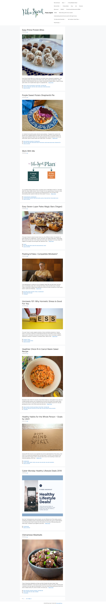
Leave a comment (26, 87)
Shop (72, 6)
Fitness (36, 291)
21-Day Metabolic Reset (72, 2)
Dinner (24, 141)
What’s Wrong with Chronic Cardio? (66, 12)
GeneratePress (59, 603)
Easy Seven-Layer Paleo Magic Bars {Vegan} (42, 206)
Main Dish (28, 141)
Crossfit (24, 462)
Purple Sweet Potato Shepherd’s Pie (38, 95)
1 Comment (25, 409)
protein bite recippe (46, 86)
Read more (50, 82)
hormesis (25, 340)
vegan (45, 245)
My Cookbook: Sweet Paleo (73, 19)
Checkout (81, 6)
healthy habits (29, 462)
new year (37, 462)
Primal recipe (41, 142)
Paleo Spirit (49, 13)
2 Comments (25, 592)
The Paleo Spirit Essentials (59, 19)
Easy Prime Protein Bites (33, 30)
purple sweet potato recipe (49, 142)
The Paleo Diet (43, 85)
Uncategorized (33, 196)
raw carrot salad (45, 408)
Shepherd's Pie (57, 142)
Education (33, 291)
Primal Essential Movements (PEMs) (73, 9)
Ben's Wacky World (26, 291)
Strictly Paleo (37, 85)
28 (27, 598)
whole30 (36, 591)
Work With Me (28, 151)
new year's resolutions (50, 462)
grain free (33, 86)
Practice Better (66, 6)
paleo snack (40, 86)
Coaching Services (26, 196)
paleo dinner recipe (35, 142)
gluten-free (29, 408)
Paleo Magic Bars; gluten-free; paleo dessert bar (34, 245)
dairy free (25, 86)
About (63, 2)
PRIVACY (62, 9)
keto (24, 245)
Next (30, 598)
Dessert (24, 244)
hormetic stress (30, 340)
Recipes (35, 590)
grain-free (34, 408)
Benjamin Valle (26, 292)
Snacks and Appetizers (30, 85)
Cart (76, 6)
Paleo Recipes (57, 22)
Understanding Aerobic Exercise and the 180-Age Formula (65, 16)
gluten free (29, 86)
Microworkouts (57, 2)
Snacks (24, 85)
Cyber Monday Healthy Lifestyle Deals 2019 (42, 471)
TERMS (55, 12)
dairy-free (25, 408)
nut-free (37, 408)
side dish (53, 408)
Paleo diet (29, 142)
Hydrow (34, 462)
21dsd (24, 591)
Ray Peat (30, 292)
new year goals (42, 462)
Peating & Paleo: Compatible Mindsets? (40, 254)
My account (56, 9)
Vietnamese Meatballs (32, 535)
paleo (37, 86)
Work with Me (56, 6)
